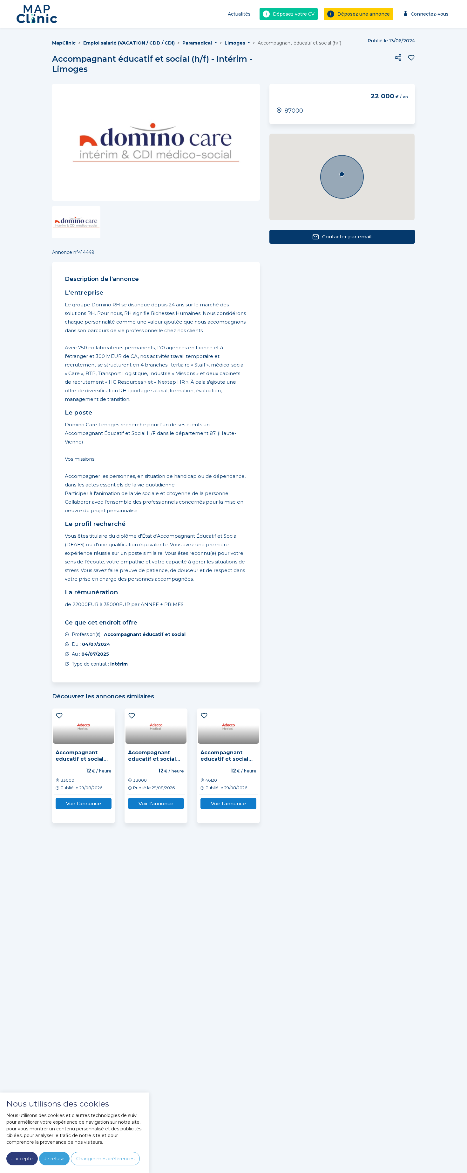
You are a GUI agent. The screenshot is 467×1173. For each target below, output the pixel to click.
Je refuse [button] (54, 1159)
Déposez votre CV (294, 14)
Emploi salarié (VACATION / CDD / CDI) (129, 43)
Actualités (239, 14)
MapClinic (64, 43)
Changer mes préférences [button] (105, 1159)
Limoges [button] (236, 43)
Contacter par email (347, 237)
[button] (398, 57)
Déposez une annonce (363, 14)
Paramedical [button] (197, 43)
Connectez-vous (430, 14)
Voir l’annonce (83, 803)
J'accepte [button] (22, 1159)
